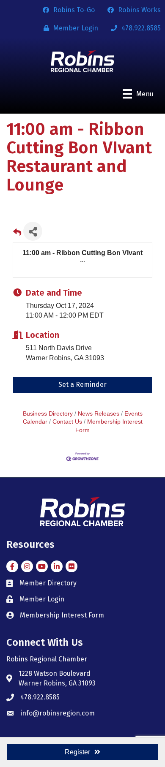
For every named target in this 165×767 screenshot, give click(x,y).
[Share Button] (32, 231)
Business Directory (48, 414)
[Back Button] (17, 234)
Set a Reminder (82, 385)
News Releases (98, 414)
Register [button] (77, 752)
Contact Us (67, 422)
